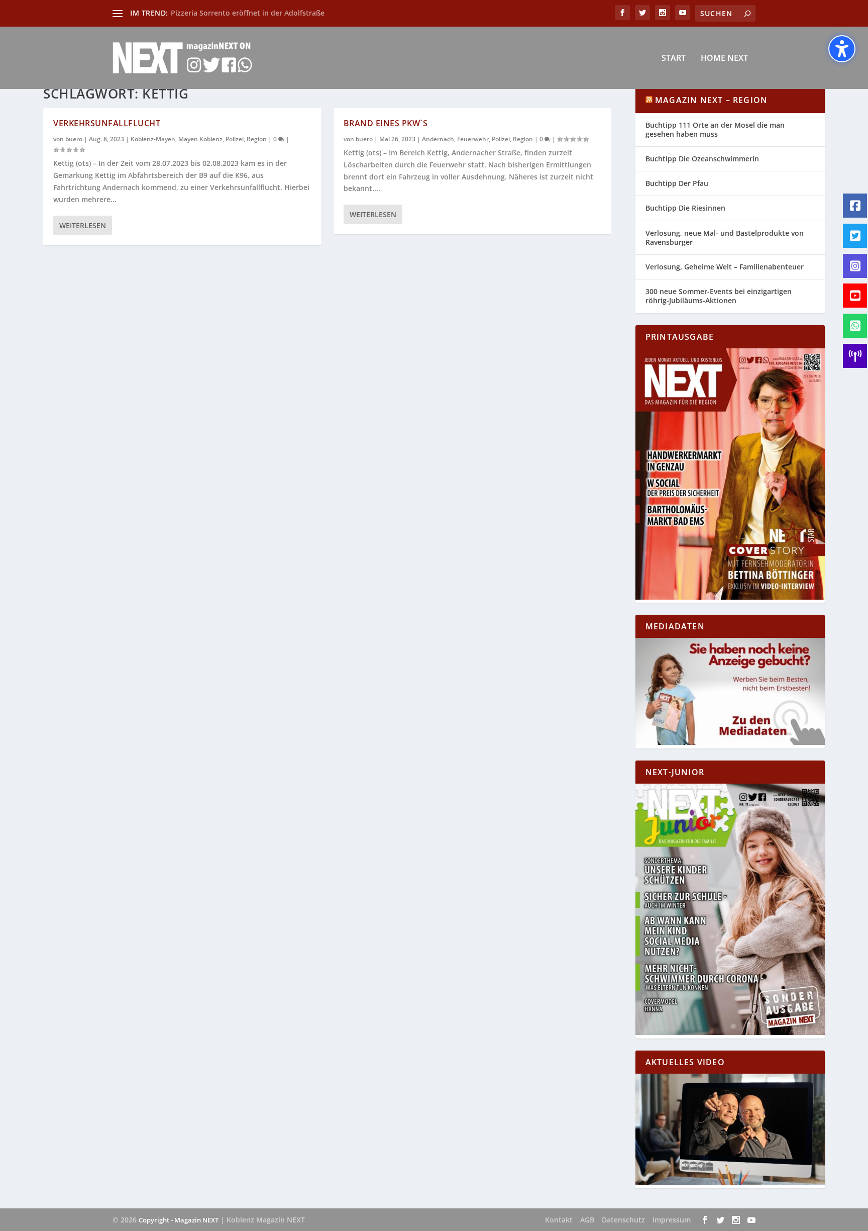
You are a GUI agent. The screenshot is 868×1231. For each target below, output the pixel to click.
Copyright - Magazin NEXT (179, 1219)
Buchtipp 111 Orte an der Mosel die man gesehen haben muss (715, 129)
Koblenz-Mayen (153, 139)
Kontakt (559, 1219)
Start (674, 58)
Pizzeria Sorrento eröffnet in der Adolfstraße (247, 13)
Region (257, 139)
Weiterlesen (82, 225)
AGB (587, 1219)
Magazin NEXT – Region (711, 100)
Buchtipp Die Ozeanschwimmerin (702, 158)
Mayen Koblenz (200, 139)
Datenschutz (623, 1219)
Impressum (672, 1219)
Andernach (438, 139)
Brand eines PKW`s (386, 123)
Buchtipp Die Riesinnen (685, 208)
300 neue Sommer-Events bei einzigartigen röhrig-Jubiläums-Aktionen (718, 296)
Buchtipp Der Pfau (676, 183)
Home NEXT (724, 58)
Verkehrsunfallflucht (106, 123)
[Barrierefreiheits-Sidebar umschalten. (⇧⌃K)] (841, 48)
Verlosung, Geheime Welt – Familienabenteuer (724, 266)
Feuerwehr (473, 139)
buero (73, 139)
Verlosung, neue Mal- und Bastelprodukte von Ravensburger (724, 237)
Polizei (235, 139)
